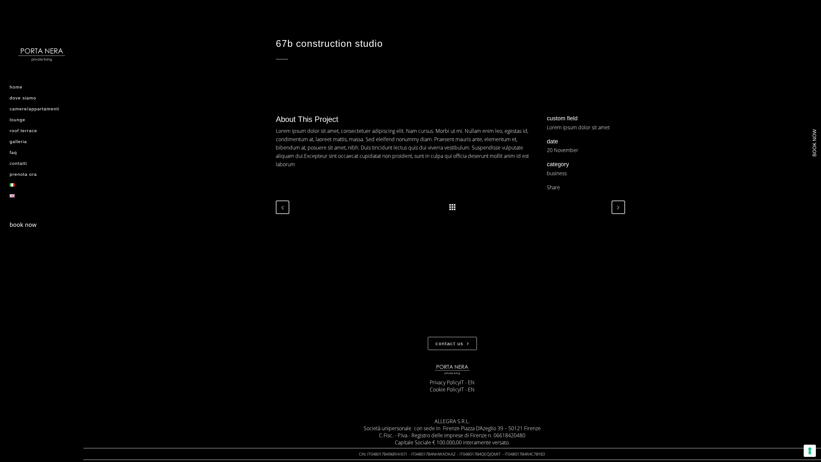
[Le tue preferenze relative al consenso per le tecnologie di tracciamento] (810, 451)
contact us (450, 343)
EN (471, 382)
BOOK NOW (23, 224)
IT (462, 382)
